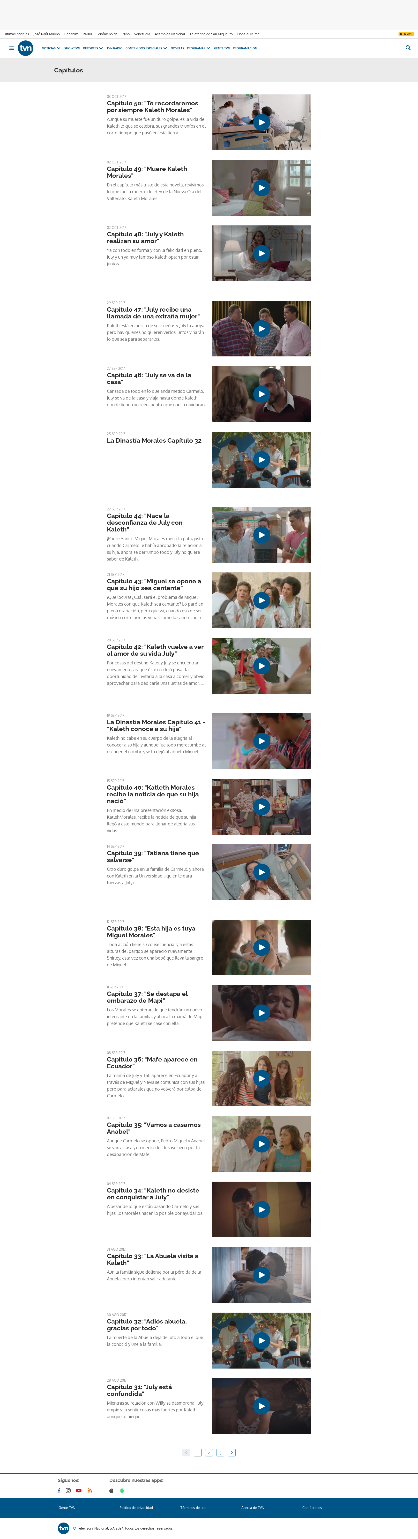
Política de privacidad (136, 1508)
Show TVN (72, 48)
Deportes (90, 48)
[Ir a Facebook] (60, 1490)
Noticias (49, 48)
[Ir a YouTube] (79, 1490)
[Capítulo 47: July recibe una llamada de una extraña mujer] (261, 328)
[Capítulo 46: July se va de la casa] (261, 394)
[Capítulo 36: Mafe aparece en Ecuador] (261, 1078)
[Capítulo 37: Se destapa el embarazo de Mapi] (261, 1013)
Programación (245, 48)
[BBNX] (63, 1528)
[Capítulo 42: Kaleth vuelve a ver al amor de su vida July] (261, 666)
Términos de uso (193, 1508)
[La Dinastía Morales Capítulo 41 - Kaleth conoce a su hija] (261, 741)
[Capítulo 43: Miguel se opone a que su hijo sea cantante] (261, 600)
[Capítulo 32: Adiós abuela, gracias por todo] (261, 1340)
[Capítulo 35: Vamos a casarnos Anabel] (261, 1144)
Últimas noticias (16, 34)
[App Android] (123, 1490)
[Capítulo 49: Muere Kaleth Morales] (261, 188)
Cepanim (71, 34)
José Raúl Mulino (47, 34)
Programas (196, 48)
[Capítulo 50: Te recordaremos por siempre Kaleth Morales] (261, 122)
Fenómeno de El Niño (113, 34)
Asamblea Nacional (170, 34)
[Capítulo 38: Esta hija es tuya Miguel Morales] (261, 947)
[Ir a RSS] (91, 1490)
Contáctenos (312, 1508)
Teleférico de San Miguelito (211, 34)
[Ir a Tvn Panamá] (25, 48)
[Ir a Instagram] (69, 1490)
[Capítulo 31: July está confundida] (261, 1406)
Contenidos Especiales (144, 48)
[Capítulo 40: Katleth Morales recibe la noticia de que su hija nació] (261, 806)
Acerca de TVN (252, 1508)
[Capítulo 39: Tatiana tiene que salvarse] (261, 872)
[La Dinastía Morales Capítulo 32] (261, 459)
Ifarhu (87, 34)
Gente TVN (222, 48)
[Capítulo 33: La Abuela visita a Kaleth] (261, 1275)
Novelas (177, 48)
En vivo (407, 33)
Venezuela (142, 34)
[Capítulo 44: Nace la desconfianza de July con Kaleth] (261, 535)
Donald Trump (248, 34)
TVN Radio (115, 48)
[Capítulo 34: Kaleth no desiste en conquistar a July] (261, 1209)
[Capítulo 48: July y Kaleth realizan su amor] (261, 253)
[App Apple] (112, 1490)
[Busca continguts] (408, 48)
